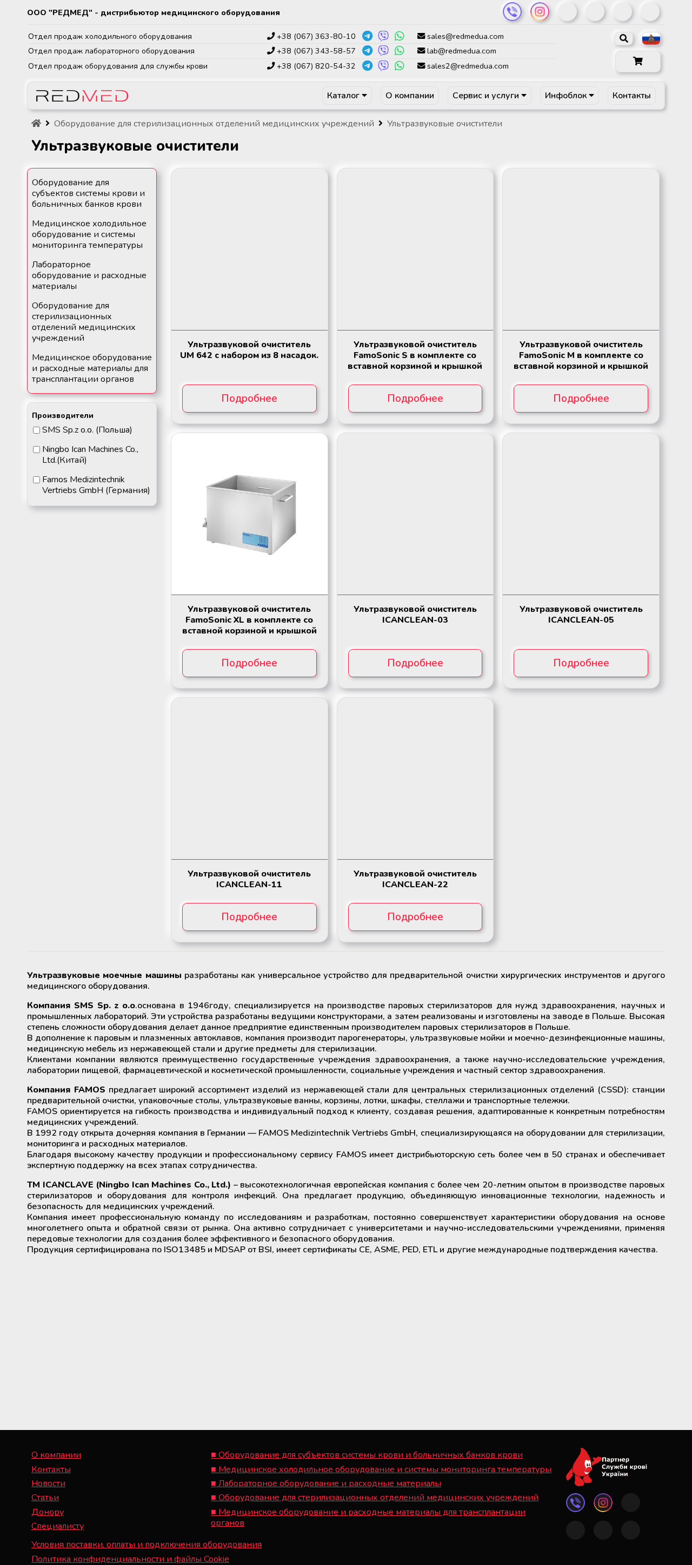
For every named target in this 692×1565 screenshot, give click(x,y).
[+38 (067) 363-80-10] (367, 36)
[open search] (623, 38)
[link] (512, 11)
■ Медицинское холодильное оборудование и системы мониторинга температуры (381, 1469)
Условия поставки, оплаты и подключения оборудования (146, 1544)
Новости (48, 1483)
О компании (409, 96)
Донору (47, 1512)
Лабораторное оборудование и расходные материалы (89, 275)
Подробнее (249, 399)
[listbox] (651, 38)
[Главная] (36, 124)
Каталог (344, 96)
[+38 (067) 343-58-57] (367, 50)
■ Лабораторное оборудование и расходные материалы (326, 1483)
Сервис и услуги (487, 96)
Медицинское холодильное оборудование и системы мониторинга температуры (89, 234)
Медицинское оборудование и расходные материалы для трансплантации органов (92, 368)
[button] (638, 61)
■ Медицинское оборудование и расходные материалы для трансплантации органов (368, 1517)
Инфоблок (567, 96)
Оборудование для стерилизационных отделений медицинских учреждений (84, 322)
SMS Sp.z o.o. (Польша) (87, 430)
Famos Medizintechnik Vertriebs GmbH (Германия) (96, 485)
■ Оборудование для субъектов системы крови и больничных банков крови (367, 1455)
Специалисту (57, 1526)
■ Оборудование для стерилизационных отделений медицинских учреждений (374, 1497)
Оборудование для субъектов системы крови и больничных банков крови (88, 193)
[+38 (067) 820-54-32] (367, 65)
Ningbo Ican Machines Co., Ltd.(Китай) (90, 454)
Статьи (45, 1497)
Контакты (632, 96)
